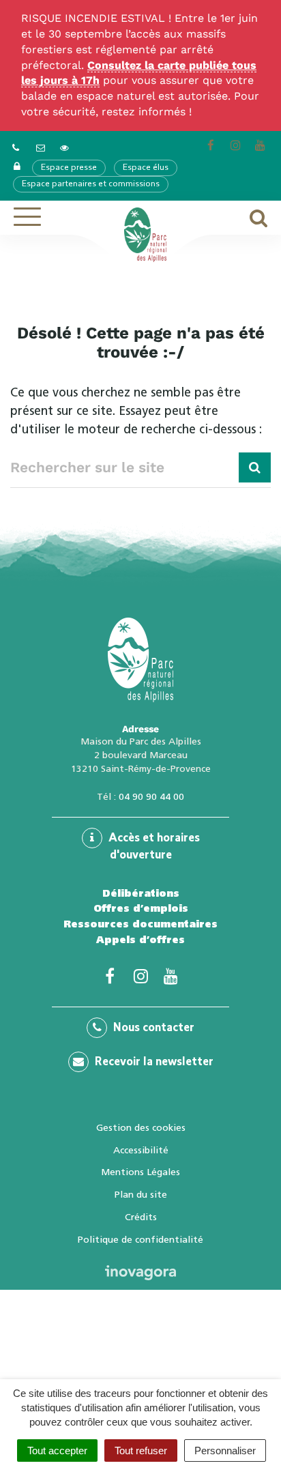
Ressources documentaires (140, 924)
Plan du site (141, 1194)
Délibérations (140, 893)
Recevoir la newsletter (152, 1062)
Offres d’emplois (140, 908)
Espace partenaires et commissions (91, 184)
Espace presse (69, 168)
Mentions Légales (140, 1171)
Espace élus (145, 168)
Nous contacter (152, 1028)
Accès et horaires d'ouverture (153, 847)
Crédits (141, 1216)
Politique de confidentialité (140, 1239)
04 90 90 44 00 (151, 796)
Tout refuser (141, 1450)
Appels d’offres (140, 939)
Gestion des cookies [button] (141, 1127)
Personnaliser (225, 1450)
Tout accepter (57, 1450)
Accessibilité (140, 1149)
